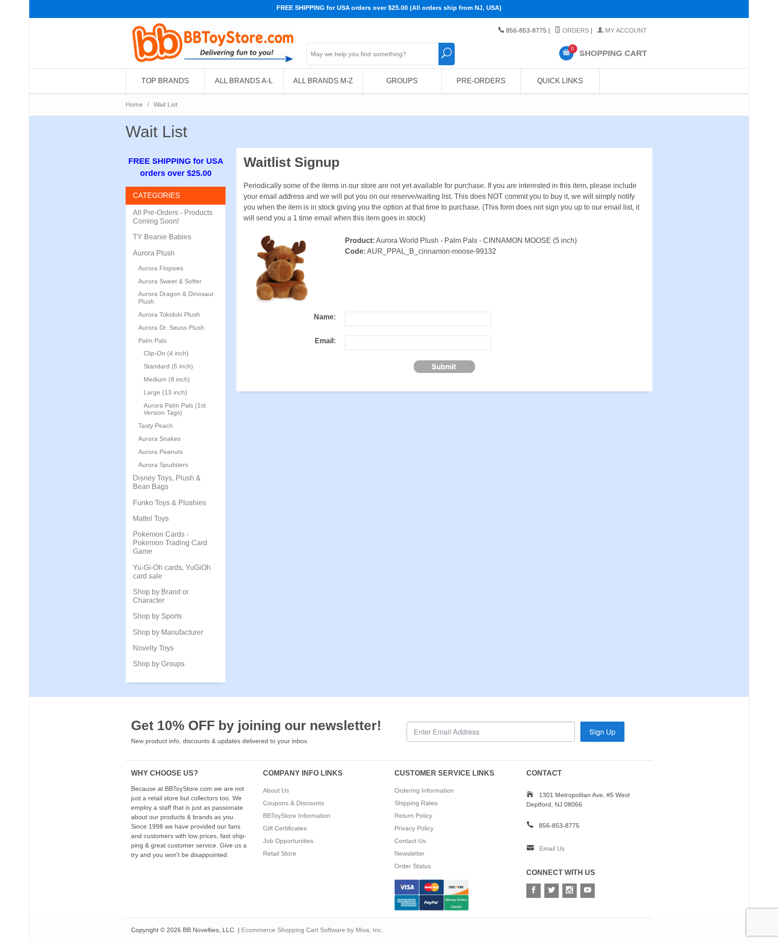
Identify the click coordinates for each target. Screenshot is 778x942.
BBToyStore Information (296, 815)
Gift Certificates (285, 828)
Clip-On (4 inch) (166, 353)
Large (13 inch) (165, 392)
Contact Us (410, 840)
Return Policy (413, 815)
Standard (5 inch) (168, 366)
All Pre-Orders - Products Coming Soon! (173, 217)
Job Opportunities (288, 840)
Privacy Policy (414, 828)
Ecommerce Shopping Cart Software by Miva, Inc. (312, 929)
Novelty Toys (153, 648)
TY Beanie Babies (162, 237)
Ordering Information (424, 790)
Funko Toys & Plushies (169, 503)
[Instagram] (569, 891)
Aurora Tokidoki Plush (169, 314)
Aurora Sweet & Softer (170, 281)
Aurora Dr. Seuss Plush (171, 327)
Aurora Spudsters (163, 464)
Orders (575, 30)
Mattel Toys (151, 518)
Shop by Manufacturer (168, 632)
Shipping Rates (416, 803)
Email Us (552, 848)
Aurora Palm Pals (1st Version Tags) (175, 409)
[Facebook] (533, 891)
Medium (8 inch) (167, 379)
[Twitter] (551, 891)
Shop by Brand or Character (161, 596)
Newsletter (409, 853)
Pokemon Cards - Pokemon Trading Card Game (170, 542)
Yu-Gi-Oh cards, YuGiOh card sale (172, 572)
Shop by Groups (159, 664)
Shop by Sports (157, 616)
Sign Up (602, 732)
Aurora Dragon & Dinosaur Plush (176, 297)
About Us (276, 790)
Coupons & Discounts (293, 803)
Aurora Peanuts (160, 451)
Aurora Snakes (159, 438)
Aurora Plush (154, 253)
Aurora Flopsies (160, 268)
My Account (625, 30)
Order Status (412, 866)
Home (134, 104)
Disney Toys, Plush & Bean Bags (167, 482)
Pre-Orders (481, 81)
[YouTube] (587, 891)
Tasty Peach (155, 425)
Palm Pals (152, 340)
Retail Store (279, 853)
